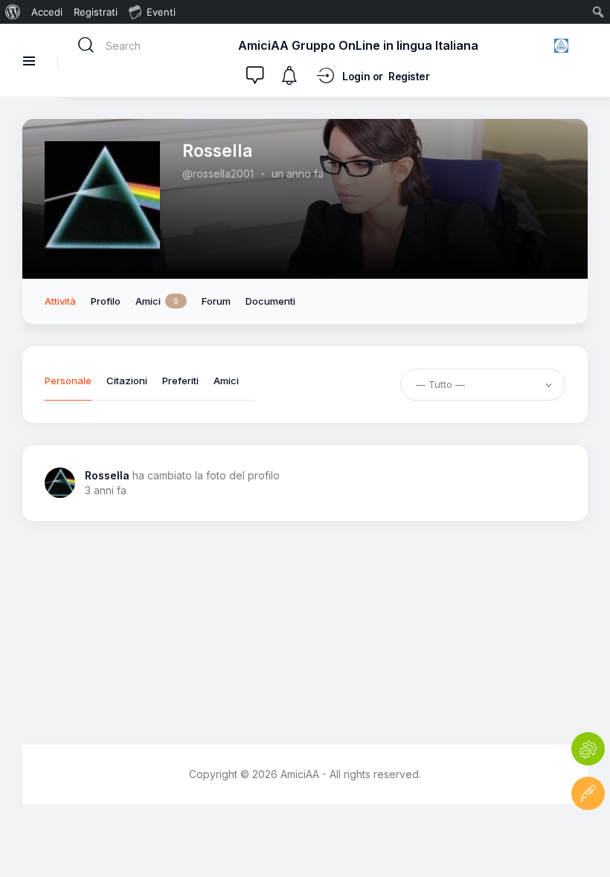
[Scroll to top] (588, 838)
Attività (60, 301)
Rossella (107, 475)
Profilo (106, 301)
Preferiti (180, 381)
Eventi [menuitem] (161, 12)
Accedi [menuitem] (46, 12)
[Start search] (86, 45)
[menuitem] (13, 12)
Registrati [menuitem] (96, 12)
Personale (68, 381)
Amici (157, 301)
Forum (216, 301)
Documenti (270, 301)
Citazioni (126, 381)
